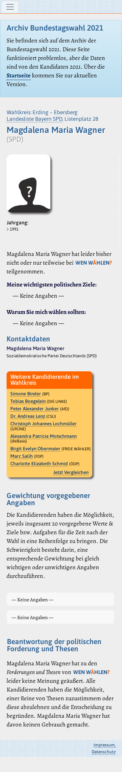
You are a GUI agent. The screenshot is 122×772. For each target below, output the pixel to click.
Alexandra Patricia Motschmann (43, 436)
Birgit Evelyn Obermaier (35, 448)
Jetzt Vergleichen (71, 472)
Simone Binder (25, 393)
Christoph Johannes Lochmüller (43, 423)
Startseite (19, 75)
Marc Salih (21, 456)
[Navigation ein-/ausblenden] (10, 7)
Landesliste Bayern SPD (34, 119)
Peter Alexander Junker (34, 408)
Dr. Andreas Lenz (27, 416)
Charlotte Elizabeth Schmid (39, 463)
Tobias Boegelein (28, 401)
